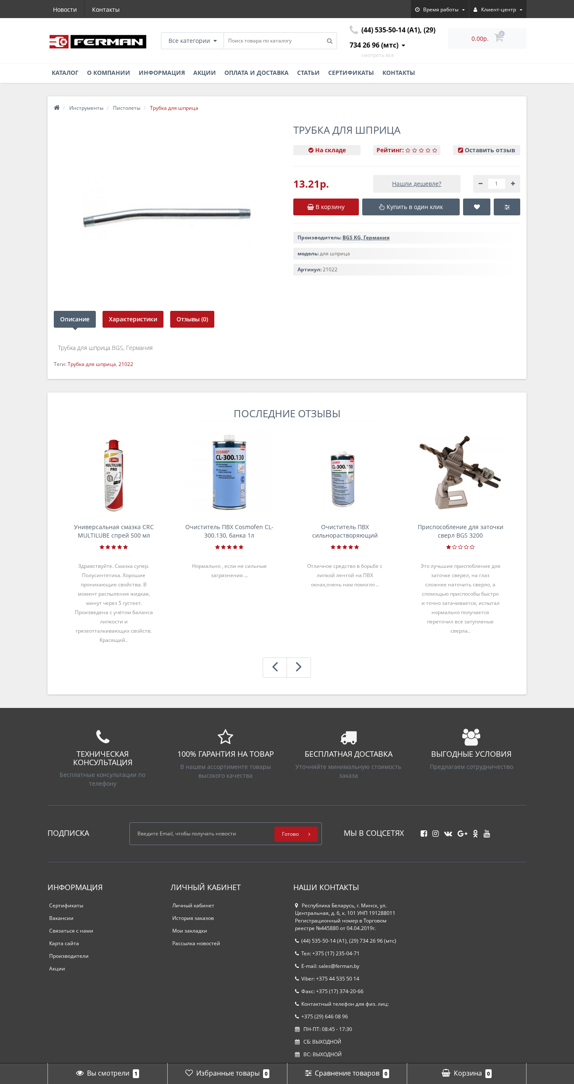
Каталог (65, 73)
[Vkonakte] (446, 831)
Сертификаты (351, 73)
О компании (108, 73)
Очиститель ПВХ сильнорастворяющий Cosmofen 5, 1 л (345, 531)
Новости (65, 9)
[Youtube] (484, 831)
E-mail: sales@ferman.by (330, 966)
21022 (125, 364)
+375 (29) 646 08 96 (324, 1016)
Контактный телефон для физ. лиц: (345, 1003)
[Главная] (57, 107)
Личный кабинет (193, 905)
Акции (204, 73)
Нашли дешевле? (416, 184)
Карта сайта (64, 943)
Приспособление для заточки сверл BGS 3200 (460, 531)
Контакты (106, 9)
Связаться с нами (71, 930)
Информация (162, 73)
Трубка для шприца (92, 364)
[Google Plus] (460, 831)
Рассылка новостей (196, 943)
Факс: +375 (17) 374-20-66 (332, 991)
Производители (69, 955)
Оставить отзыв (490, 150)
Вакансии (61, 918)
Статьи (308, 73)
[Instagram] (433, 831)
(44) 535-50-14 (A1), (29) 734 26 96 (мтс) (348, 940)
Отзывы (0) (192, 319)
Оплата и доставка (256, 73)
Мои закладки (189, 930)
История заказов (193, 918)
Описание (75, 319)
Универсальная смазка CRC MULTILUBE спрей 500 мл (114, 531)
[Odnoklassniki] (473, 831)
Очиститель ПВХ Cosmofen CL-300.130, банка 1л (229, 531)
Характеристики (133, 319)
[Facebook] (421, 831)
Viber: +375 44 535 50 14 (330, 978)
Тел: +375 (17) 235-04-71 (330, 953)
